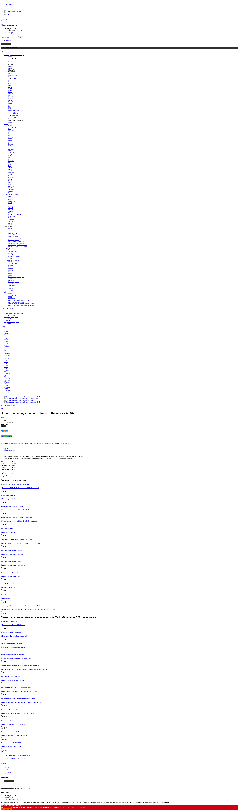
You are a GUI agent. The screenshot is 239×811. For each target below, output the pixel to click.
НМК (10, 139)
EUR (11, 14)
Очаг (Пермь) (16, 238)
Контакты (4, 19)
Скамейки (11, 285)
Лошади (10, 275)
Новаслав (11, 169)
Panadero (11, 130)
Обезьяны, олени (13, 282)
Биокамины (12, 77)
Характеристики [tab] (9, 450)
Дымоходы (7, 292)
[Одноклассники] (4, 431)
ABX (9, 135)
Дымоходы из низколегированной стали (21, 305)
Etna (9, 61)
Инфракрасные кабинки (16, 241)
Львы (10, 273)
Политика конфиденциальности (14, 758)
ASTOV (10, 208)
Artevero (10, 209)
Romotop (11, 172)
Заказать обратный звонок (12, 34)
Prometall (11, 151)
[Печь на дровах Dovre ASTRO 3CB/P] (13, 746)
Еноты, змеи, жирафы (15, 267)
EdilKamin (11, 216)
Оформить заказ (9, 769)
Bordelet (10, 199)
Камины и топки (9, 71)
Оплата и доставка (7, 21)
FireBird (14, 78)
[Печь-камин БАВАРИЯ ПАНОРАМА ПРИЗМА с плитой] (20, 488)
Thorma (10, 176)
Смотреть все (12, 75)
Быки (10, 272)
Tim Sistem (11, 171)
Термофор (7, 357)
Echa (9, 105)
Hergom (10, 93)
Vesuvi (10, 193)
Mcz (9, 107)
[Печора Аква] (6, 598)
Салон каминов (9, 5)
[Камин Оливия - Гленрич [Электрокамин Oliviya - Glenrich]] (20, 543)
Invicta (10, 159)
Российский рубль (6, 788)
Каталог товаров (6, 44)
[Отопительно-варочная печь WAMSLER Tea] (16, 658)
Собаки (10, 290)
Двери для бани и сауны (16, 243)
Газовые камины (13, 122)
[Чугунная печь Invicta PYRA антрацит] (14, 647)
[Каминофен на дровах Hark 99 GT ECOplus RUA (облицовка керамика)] (24, 669)
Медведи (11, 278)
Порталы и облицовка (64, 443)
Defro (10, 100)
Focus (10, 92)
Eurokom (11, 186)
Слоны (10, 288)
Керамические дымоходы (16, 302)
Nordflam (11, 181)
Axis (13, 112)
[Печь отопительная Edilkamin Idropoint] (14, 735)
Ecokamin (15, 117)
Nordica (10, 167)
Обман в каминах (6, 436)
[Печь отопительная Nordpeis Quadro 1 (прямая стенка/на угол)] (21, 702)
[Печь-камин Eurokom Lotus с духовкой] (14, 636)
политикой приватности (79, 807)
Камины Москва (6, 308)
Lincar (10, 164)
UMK (10, 297)
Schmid (10, 102)
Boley (10, 90)
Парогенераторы (13, 240)
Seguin (10, 87)
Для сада (7, 248)
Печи (6, 124)
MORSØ (11, 152)
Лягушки (11, 280)
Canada (10, 191)
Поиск (20, 37)
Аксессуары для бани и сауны (17, 246)
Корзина (7, 767)
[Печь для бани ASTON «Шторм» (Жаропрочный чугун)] (19, 691)
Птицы (10, 265)
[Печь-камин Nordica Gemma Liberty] (13, 565)
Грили (10, 253)
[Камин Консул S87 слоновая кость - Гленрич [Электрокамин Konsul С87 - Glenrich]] (28, 609)
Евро (27, 788)
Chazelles (15, 114)
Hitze (9, 95)
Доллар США (19, 788)
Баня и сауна (8, 318)
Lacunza (10, 132)
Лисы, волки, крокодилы (16, 277)
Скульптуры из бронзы (11, 260)
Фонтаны (11, 287)
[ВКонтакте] (2, 431)
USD (16, 13)
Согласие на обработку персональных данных (19, 760)
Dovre (10, 188)
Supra (10, 174)
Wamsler (10, 177)
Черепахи (11, 283)
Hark (9, 157)
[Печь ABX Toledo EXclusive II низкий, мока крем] (17, 713)
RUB (19, 11)
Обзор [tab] (6, 448)
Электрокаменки (13, 236)
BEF (9, 85)
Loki (9, 134)
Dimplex (10, 213)
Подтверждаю (6, 809)
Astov (10, 60)
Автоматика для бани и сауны (17, 245)
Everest (10, 97)
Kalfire (10, 83)
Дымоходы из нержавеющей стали (19, 300)
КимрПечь (11, 201)
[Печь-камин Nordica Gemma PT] (11, 576)
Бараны (10, 270)
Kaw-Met (11, 68)
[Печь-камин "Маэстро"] (9, 532)
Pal (9, 182)
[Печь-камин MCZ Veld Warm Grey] (12, 680)
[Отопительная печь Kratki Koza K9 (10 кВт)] (15, 510)
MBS (9, 166)
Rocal (10, 103)
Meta (9, 63)
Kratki (10, 66)
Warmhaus (15, 115)
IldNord (10, 82)
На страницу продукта (8, 405)
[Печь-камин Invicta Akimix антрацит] (13, 724)
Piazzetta (10, 88)
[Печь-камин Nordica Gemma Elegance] (13, 554)
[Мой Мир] (7, 431)
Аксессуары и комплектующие (14, 313)
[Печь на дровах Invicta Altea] (10, 499)
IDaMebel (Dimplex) (14, 214)
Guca (9, 129)
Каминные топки (13, 110)
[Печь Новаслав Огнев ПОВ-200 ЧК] (13, 625)
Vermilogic (11, 298)
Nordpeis (11, 189)
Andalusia (11, 221)
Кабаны (10, 268)
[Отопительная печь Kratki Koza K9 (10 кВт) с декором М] (19, 521)
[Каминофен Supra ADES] (9, 587)
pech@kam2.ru (9, 32)
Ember (10, 184)
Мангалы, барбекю (14, 256)
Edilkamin (11, 156)
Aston (10, 140)
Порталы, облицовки (11, 194)
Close (2, 51)
